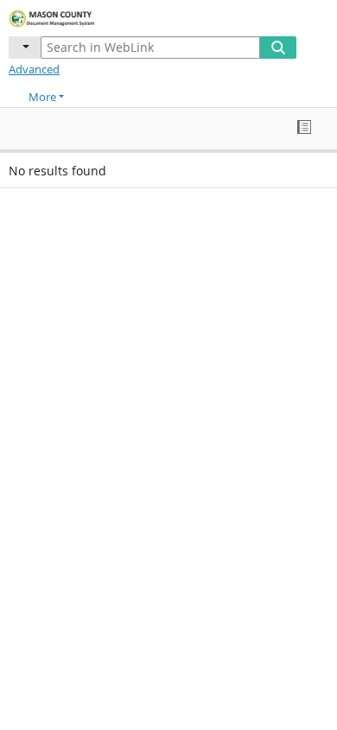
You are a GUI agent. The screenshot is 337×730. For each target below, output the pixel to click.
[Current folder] (25, 47)
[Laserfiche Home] (73, 16)
